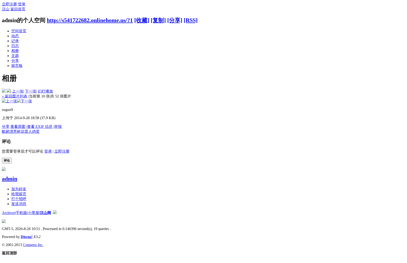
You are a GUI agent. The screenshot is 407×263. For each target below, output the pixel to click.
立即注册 (9, 4)
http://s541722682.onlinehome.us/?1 (90, 20)
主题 (15, 56)
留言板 (17, 66)
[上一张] (9, 101)
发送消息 (18, 204)
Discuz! (27, 237)
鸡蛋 (36, 131)
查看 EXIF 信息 (40, 127)
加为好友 (18, 189)
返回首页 (17, 9)
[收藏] (141, 20)
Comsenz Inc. (33, 245)
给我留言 (18, 194)
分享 (15, 61)
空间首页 (18, 31)
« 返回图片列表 (14, 96)
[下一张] (24, 101)
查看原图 (17, 127)
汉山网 (45, 213)
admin (9, 179)
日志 (15, 46)
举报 (58, 127)
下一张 (30, 91)
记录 (15, 41)
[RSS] (191, 20)
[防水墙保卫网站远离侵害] (55, 213)
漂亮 (13, 131)
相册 (15, 51)
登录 (21, 4)
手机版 (21, 213)
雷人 (28, 131)
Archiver (8, 213)
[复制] (158, 20)
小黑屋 (33, 213)
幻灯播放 (45, 91)
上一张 (17, 91)
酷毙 (5, 131)
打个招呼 (18, 199)
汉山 (5, 9)
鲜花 (20, 131)
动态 (15, 36)
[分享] (174, 20)
